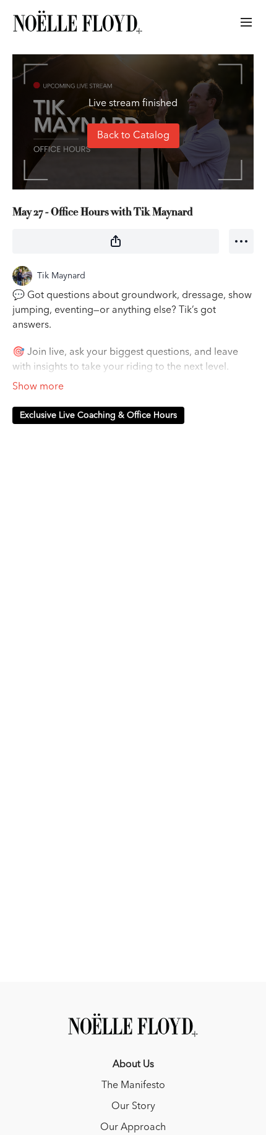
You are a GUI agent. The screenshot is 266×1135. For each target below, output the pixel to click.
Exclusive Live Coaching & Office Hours (98, 415)
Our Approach (133, 1128)
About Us (133, 1065)
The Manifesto (133, 1086)
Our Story (133, 1107)
